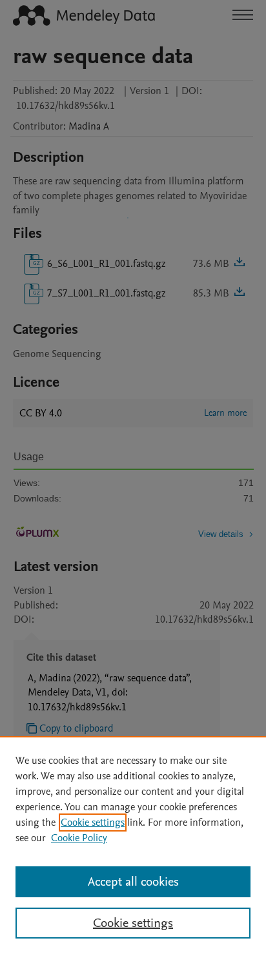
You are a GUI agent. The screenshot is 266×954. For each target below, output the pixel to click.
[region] (133, 845)
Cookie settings (93, 822)
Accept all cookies (133, 881)
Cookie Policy (79, 838)
